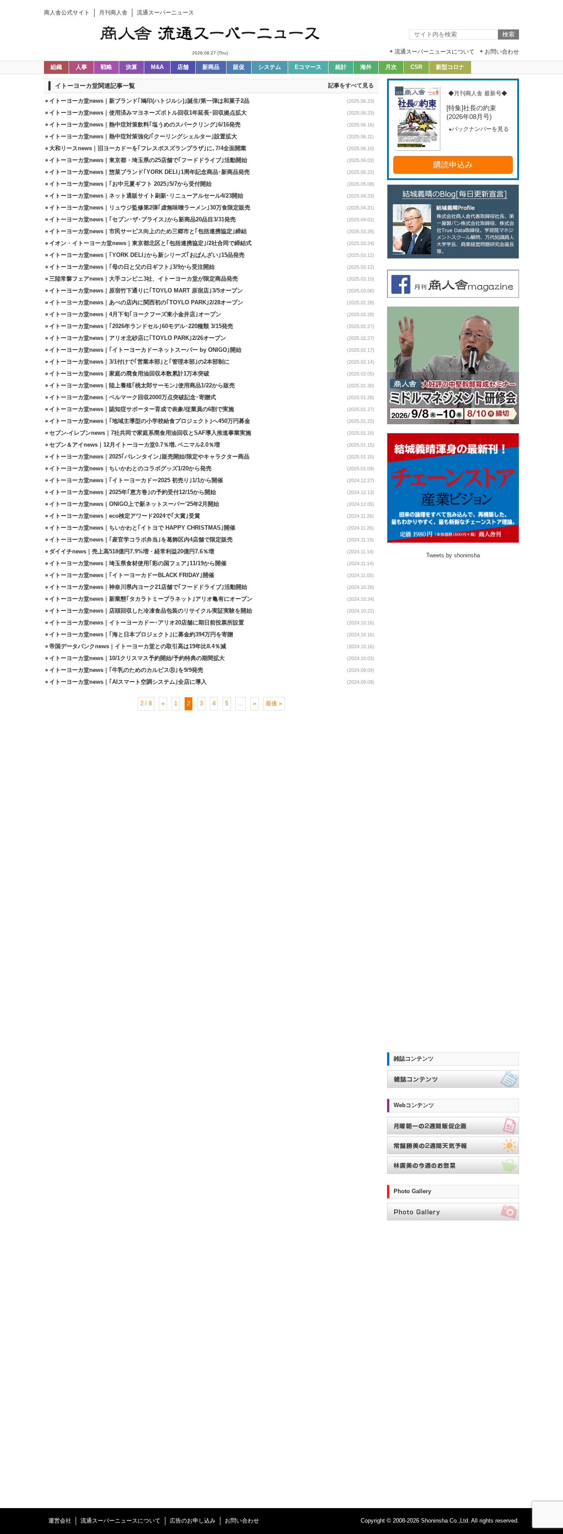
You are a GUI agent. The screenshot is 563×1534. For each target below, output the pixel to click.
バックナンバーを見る (480, 129)
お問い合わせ (242, 1521)
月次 (391, 67)
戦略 (106, 67)
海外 (366, 67)
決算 (131, 67)
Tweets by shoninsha (453, 555)
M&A (157, 67)
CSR (416, 67)
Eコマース (308, 67)
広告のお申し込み (193, 1521)
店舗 (183, 67)
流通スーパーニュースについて (120, 1521)
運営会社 (59, 1521)
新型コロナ (450, 67)
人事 (81, 67)
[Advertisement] (211, 739)
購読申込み (453, 164)
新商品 (210, 67)
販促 (239, 67)
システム (269, 67)
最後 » (274, 703)
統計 (341, 67)
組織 (56, 67)
